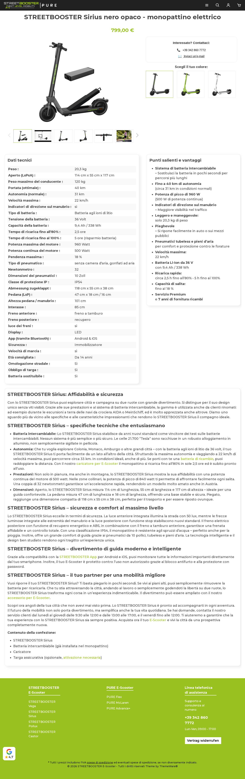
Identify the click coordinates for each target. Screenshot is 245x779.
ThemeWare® (168, 766)
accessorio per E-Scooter (29, 598)
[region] (73, 90)
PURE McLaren (118, 702)
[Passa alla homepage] (30, 5)
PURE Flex (114, 697)
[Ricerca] (217, 5)
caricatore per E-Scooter (97, 464)
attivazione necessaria (82, 658)
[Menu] (206, 5)
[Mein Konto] (228, 5)
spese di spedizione (100, 762)
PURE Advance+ (118, 708)
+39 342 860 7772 (191, 50)
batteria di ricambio (197, 459)
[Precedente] (10, 82)
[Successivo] (135, 82)
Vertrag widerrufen (203, 741)
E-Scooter (158, 620)
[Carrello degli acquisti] (238, 5)
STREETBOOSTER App (78, 557)
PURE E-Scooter (120, 688)
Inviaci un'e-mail (191, 56)
